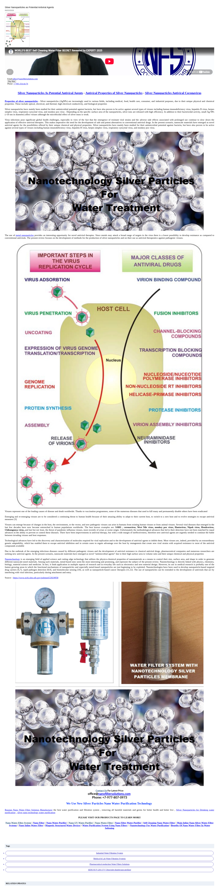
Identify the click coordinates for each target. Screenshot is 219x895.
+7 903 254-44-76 (20, 84)
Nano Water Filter (104, 823)
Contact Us (101, 791)
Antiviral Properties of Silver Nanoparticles (113, 93)
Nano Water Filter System (18, 823)
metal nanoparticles (25, 235)
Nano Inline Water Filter (31, 825)
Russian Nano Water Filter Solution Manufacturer (28, 810)
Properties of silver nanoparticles (21, 101)
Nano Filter (38, 823)
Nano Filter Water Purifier (128, 823)
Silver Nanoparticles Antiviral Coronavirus (173, 93)
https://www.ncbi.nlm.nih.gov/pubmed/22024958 (35, 577)
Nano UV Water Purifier (81, 823)
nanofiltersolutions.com (114, 793)
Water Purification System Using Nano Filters (104, 825)
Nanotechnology (12, 559)
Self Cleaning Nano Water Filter (159, 823)
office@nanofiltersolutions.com (25, 79)
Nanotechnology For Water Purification (149, 825)
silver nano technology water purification (36, 812)
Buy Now (11, 81)
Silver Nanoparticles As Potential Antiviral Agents (50, 93)
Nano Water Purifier (56, 823)
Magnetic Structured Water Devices (62, 825)
